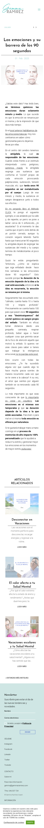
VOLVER (7, 27)
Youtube (7, 765)
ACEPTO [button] (30, 822)
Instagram (8, 744)
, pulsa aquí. (26, 449)
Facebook (8, 749)
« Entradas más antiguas (17, 678)
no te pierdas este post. (27, 354)
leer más (22, 547)
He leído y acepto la (17, 724)
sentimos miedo (14, 168)
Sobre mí (7, 777)
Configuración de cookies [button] (14, 822)
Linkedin (7, 754)
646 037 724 (13, 791)
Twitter (7, 760)
